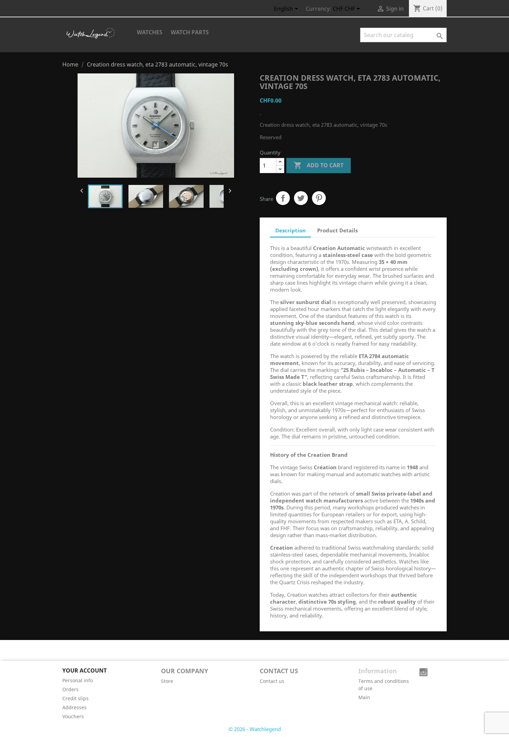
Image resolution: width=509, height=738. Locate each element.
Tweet (301, 198)
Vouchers (73, 716)
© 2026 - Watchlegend (255, 729)
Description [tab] (290, 230)
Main (364, 697)
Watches (149, 32)
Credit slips (75, 698)
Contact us (272, 681)
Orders (70, 689)
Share (283, 198)
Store (167, 681)
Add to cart (318, 165)
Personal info (77, 680)
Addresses (74, 707)
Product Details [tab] (337, 230)
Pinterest (319, 198)
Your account (84, 670)
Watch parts (190, 32)
